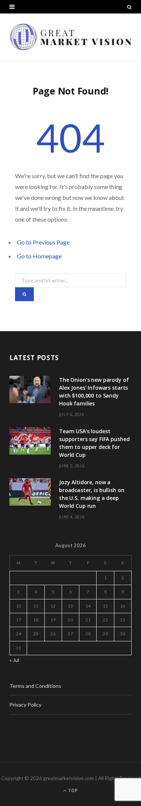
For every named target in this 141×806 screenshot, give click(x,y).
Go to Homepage (39, 256)
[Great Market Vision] (70, 37)
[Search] (129, 6)
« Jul (14, 660)
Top (72, 790)
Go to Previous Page (43, 242)
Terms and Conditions (35, 686)
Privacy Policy (25, 704)
